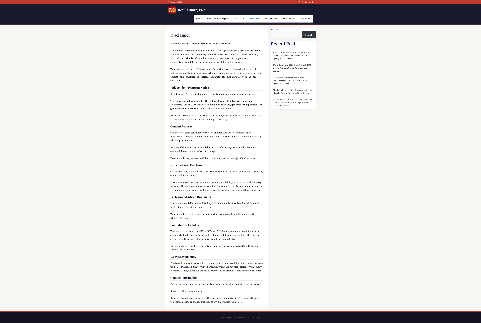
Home (199, 18)
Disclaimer (254, 18)
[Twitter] (302, 2)
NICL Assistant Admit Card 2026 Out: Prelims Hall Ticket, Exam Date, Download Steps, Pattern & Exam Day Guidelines (292, 102)
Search (274, 29)
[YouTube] (306, 2)
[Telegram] (309, 2)
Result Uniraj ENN (192, 10)
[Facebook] (299, 2)
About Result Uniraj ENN (218, 18)
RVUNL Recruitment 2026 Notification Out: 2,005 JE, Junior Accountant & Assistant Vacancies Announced (292, 68)
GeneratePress (254, 317)
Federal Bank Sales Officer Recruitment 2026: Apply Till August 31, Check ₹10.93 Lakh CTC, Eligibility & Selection (291, 80)
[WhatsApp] (312, 2)
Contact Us (239, 18)
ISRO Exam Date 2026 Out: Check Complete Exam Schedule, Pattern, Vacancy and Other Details (293, 91)
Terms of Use (304, 18)
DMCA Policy (288, 18)
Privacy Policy (270, 18)
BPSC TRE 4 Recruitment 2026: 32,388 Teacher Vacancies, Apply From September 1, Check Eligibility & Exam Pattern (291, 55)
